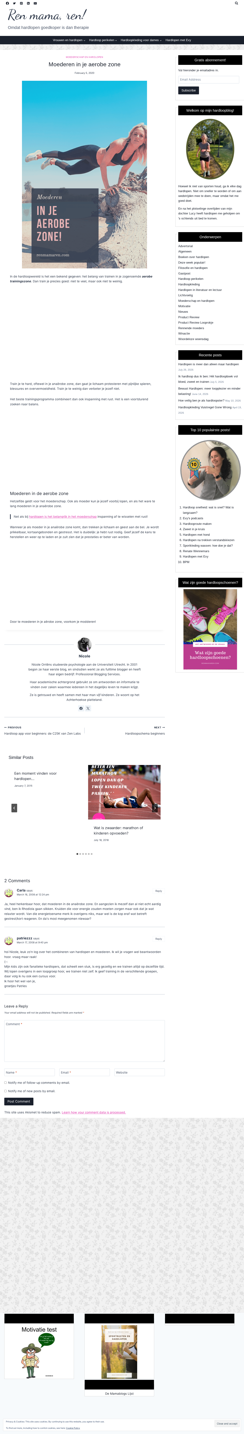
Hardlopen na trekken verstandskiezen (208, 540)
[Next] (155, 808)
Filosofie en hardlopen (193, 268)
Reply (158, 890)
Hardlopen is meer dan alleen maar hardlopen (208, 364)
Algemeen (184, 251)
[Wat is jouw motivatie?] (39, 1352)
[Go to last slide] (14, 808)
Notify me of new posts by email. (31, 1091)
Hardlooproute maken (197, 524)
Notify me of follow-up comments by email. (39, 1082)
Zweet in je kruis (194, 529)
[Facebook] (7, 3)
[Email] (35, 3)
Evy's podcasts (193, 518)
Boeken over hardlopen (193, 257)
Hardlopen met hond (196, 534)
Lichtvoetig (185, 295)
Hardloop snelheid (195, 507)
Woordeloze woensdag (193, 339)
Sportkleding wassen (197, 545)
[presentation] (124, 792)
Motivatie (184, 306)
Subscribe (188, 90)
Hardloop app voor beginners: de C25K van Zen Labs (42, 730)
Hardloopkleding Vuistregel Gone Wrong (204, 407)
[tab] (77, 854)
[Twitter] (14, 3)
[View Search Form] (236, 3)
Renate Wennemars (196, 551)
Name (11, 1072)
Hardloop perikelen (190, 279)
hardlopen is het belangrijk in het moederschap (63, 516)
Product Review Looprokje (195, 322)
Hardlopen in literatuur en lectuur (200, 290)
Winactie (184, 333)
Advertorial (185, 246)
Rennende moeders (191, 328)
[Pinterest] (21, 3)
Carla (21, 890)
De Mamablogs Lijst (119, 1393)
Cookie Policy (73, 1428)
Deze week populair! (191, 262)
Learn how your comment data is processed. (94, 1112)
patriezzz (24, 938)
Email (66, 1072)
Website (122, 1072)
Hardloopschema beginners (145, 730)
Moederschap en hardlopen (84, 57)
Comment (14, 1024)
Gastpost (184, 273)
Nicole (84, 656)
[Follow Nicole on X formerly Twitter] (88, 708)
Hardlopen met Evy (178, 40)
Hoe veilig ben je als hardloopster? (201, 400)
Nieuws (183, 311)
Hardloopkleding (189, 284)
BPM (186, 562)
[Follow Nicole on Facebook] (81, 708)
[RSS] (28, 3)
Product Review (188, 317)
